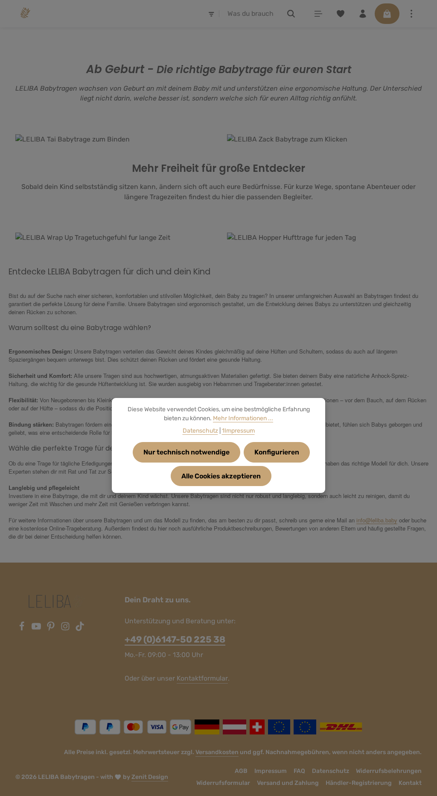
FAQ (299, 771)
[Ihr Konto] (363, 13)
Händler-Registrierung (359, 783)
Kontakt (410, 783)
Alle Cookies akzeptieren (221, 476)
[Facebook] (22, 629)
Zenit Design (149, 777)
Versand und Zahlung (288, 783)
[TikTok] (79, 629)
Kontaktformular (202, 678)
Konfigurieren (276, 452)
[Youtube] (37, 629)
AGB (241, 771)
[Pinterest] (51, 629)
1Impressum (238, 430)
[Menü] (318, 13)
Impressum (270, 771)
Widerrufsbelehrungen (389, 771)
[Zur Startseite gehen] (24, 14)
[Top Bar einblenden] (411, 13)
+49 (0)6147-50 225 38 (175, 639)
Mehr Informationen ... (243, 418)
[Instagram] (66, 629)
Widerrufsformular (223, 783)
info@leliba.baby (376, 520)
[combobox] (251, 13)
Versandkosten (217, 752)
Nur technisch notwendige (186, 452)
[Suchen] (291, 13)
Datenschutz (330, 771)
